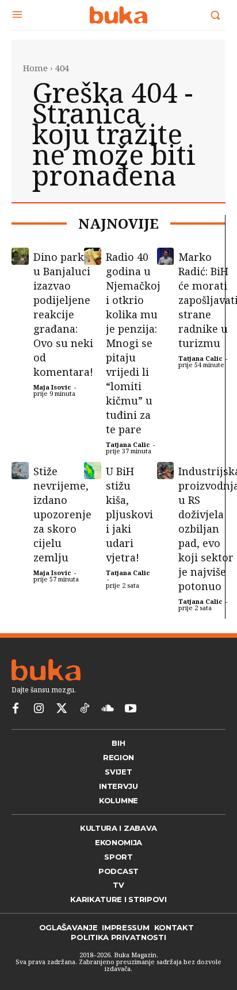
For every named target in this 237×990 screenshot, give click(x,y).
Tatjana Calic (128, 444)
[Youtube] (130, 709)
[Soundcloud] (107, 709)
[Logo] (118, 15)
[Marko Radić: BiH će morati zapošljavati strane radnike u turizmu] (165, 256)
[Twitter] (61, 709)
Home (35, 68)
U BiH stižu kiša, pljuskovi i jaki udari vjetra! (129, 514)
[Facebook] (15, 709)
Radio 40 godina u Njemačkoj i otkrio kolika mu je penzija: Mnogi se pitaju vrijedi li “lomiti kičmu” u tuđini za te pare (133, 343)
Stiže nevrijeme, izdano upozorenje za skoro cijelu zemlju (62, 514)
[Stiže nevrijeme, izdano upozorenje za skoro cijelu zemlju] (20, 470)
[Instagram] (38, 709)
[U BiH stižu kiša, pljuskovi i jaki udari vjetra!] (92, 470)
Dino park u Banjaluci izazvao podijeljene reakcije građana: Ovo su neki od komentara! (63, 314)
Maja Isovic (52, 387)
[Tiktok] (84, 709)
